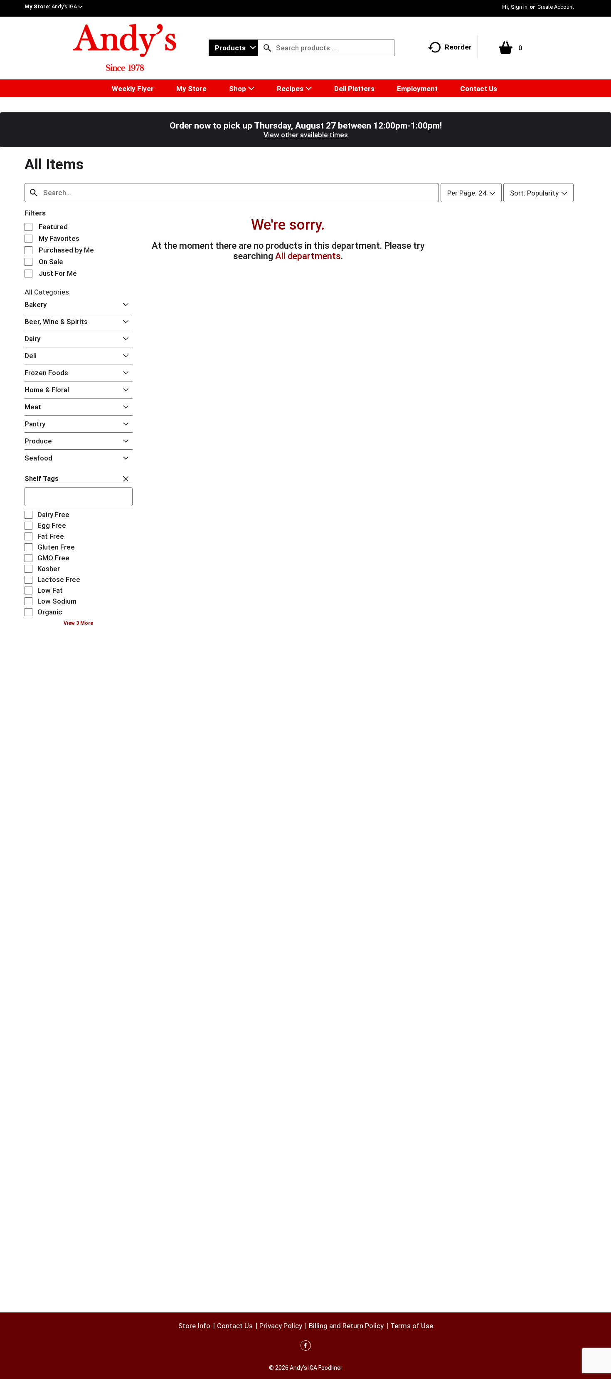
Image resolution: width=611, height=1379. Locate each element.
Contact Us (235, 1326)
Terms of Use (411, 1326)
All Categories (47, 292)
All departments (308, 256)
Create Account (555, 7)
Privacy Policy (280, 1326)
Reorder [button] (458, 47)
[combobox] (233, 48)
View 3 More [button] (78, 623)
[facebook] (306, 1347)
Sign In (519, 7)
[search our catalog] (267, 48)
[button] (67, 6)
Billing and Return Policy (346, 1326)
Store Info (194, 1326)
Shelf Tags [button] (42, 479)
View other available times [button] (306, 135)
